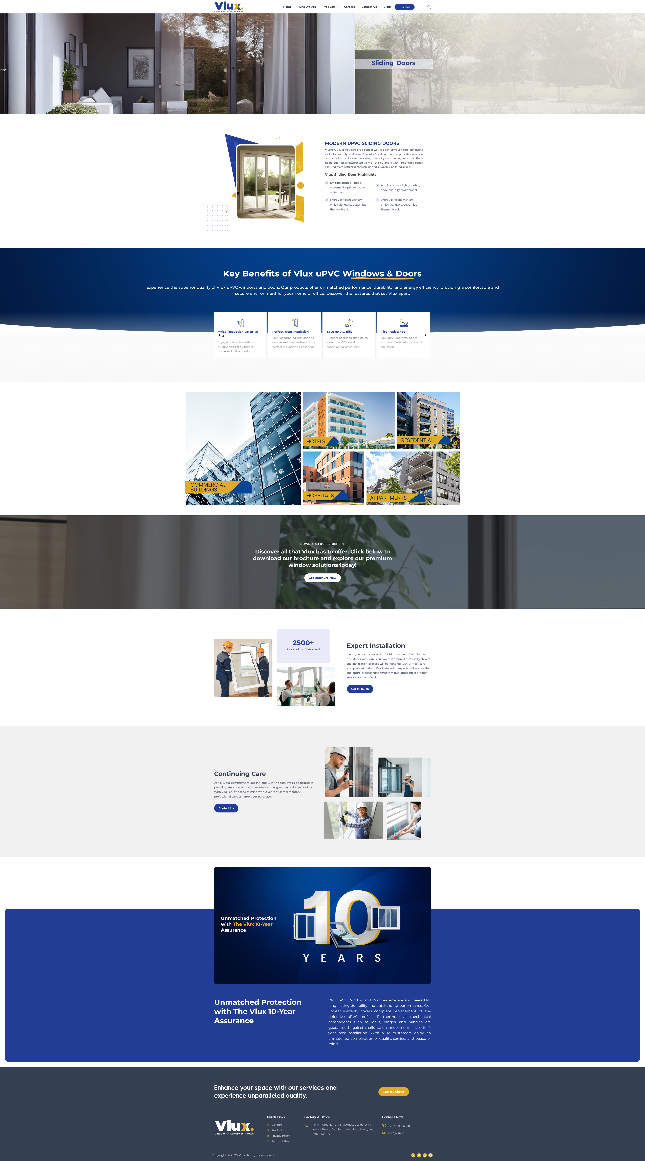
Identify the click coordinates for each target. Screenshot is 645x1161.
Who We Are (307, 6)
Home (287, 6)
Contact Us (369, 6)
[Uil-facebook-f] (419, 1155)
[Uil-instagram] (425, 1155)
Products (329, 6)
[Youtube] (430, 1155)
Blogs (387, 6)
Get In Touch (360, 689)
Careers (349, 6)
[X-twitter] (413, 1155)
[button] (219, 335)
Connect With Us (394, 1091)
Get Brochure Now (322, 577)
